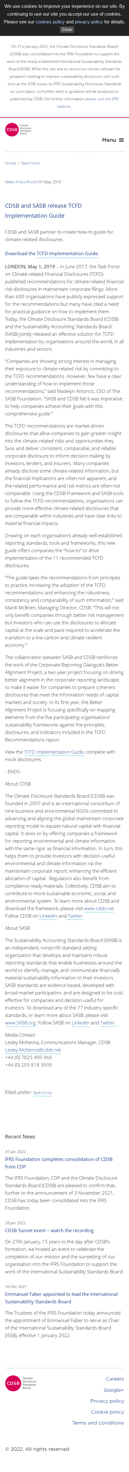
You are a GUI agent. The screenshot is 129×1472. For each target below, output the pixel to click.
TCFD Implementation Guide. (68, 253)
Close (67, 29)
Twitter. (75, 916)
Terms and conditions (98, 1423)
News (10, 182)
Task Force (30, 163)
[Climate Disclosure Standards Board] (18, 129)
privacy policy (89, 21)
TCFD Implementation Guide (54, 752)
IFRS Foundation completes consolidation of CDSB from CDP (59, 1163)
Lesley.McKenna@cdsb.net (33, 1050)
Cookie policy (107, 1412)
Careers (115, 1379)
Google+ (114, 1390)
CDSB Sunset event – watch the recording (49, 1230)
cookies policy (50, 21)
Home (10, 163)
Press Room (27, 182)
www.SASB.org (20, 1022)
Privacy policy (107, 1401)
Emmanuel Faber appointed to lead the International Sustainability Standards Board (61, 1298)
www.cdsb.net (99, 908)
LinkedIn (47, 916)
